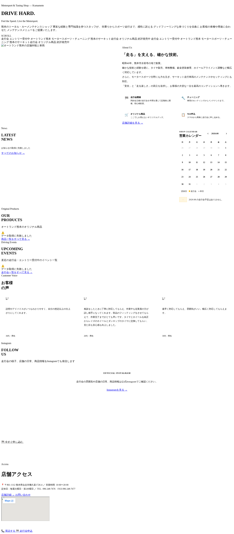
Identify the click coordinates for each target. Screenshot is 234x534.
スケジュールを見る (35, 442)
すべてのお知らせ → (13, 153)
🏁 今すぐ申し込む (12, 442)
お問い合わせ (23, 494)
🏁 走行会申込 (24, 531)
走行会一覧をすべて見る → (16, 272)
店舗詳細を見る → (132, 122)
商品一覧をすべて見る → (15, 239)
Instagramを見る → (117, 389)
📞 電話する (8, 531)
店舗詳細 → (8, 494)
